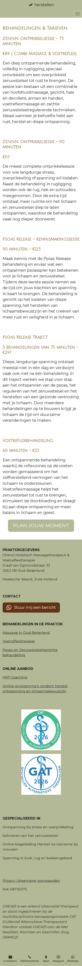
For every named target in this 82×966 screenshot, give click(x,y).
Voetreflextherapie (19, 641)
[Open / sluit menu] (77, 14)
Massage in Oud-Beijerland (26, 632)
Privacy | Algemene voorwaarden (31, 880)
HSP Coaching (15, 677)
